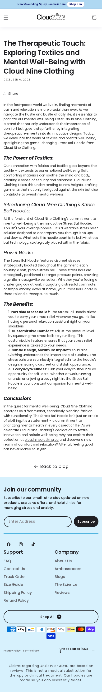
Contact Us (14, 569)
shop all (47, 616)
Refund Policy (16, 600)
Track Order (15, 576)
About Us (63, 561)
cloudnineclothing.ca (42, 439)
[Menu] (6, 17)
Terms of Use (31, 650)
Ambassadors (68, 569)
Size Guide (13, 584)
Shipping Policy (18, 592)
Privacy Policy (12, 650)
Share (13, 93)
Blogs (60, 576)
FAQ (7, 561)
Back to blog (54, 466)
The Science (66, 584)
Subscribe (86, 521)
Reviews (62, 592)
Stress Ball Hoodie (79, 289)
